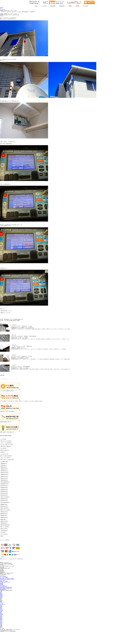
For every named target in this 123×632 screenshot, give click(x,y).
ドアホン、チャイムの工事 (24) (5, 457)
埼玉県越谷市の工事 (24, 356)
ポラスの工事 (30, 356)
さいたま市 (2, 628)
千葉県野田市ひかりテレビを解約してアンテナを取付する (22, 327)
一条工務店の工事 (32, 11)
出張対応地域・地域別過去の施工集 (6, 587)
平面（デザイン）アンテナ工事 (16, 11)
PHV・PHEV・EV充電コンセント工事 (6, 578)
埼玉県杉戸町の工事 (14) (4, 500)
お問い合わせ (2, 585)
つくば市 (1, 603)
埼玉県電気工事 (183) (3, 465)
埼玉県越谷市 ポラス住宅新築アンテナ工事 (19, 357)
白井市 (1, 596)
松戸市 (1, 598)
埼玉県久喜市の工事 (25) (4, 493)
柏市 (1, 592)
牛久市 (1, 609)
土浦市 (1, 611)
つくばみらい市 (2, 604)
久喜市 (1, 621)
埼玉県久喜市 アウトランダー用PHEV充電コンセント (13, 319)
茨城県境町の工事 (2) (3, 515)
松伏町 (1, 616)
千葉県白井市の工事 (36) (4, 478)
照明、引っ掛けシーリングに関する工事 (17, 336)
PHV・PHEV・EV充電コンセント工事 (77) (6, 444)
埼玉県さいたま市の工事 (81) (4, 496)
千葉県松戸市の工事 (29, 346)
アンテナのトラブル (19, 366)
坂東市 (1, 601)
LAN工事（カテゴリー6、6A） (5, 582)
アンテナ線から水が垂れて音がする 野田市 (12, 320)
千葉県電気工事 (26, 336)
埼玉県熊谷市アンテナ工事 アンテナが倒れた (20, 367)
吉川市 (1, 615)
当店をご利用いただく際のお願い (6, 588)
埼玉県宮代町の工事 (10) (4, 491)
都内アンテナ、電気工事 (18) (4, 526)
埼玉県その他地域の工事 (26, 366)
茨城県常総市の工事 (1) (4, 513)
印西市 (1, 597)
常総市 (1, 607)
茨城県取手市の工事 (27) (4, 517)
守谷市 (1, 602)
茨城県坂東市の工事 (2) (4, 504)
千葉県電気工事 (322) (3, 463)
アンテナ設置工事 (3, 576)
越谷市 (1, 617)
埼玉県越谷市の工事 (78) (4, 489)
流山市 (1, 594)
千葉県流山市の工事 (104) (4, 472)
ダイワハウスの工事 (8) (4, 534)
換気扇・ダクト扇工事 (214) (4, 450)
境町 (1, 612)
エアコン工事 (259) (3, 448)
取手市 (1, 608)
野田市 (1, 593)
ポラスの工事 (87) (3, 532)
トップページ (2, 575)
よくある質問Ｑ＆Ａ (3, 586)
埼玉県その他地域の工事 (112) (5, 502)
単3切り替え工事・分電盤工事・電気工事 (7, 579)
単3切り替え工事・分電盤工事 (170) (5, 446)
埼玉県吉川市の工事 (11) (4, 485)
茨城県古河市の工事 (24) (4, 511)
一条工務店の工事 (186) (4, 530)
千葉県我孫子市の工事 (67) (4, 474)
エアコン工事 (2, 580)
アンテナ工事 (9, 11)
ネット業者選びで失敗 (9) (4, 461)
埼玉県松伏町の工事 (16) (4, 487)
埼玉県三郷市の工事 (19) (4, 498)
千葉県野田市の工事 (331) (4, 470)
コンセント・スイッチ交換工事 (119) (6, 442)
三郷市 (1, 625)
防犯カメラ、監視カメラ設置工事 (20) (6, 455)
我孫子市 (1, 595)
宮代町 (1, 618)
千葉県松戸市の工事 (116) (4, 476)
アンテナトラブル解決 (4, 577)
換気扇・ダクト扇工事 (4, 581)
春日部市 (1, 614)
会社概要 (1, 584)
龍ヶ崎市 (1, 610)
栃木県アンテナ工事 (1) (4, 528)
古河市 (1, 605)
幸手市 (1, 622)
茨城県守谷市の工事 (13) (4, 506)
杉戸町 (1, 624)
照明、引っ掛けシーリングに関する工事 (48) (7, 459)
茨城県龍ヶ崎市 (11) (3, 519)
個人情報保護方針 (3, 589)
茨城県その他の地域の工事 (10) (5, 524)
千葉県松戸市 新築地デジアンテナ (18, 347)
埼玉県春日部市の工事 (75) (4, 483)
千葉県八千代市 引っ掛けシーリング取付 (19, 337)
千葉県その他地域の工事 (25, 11)
